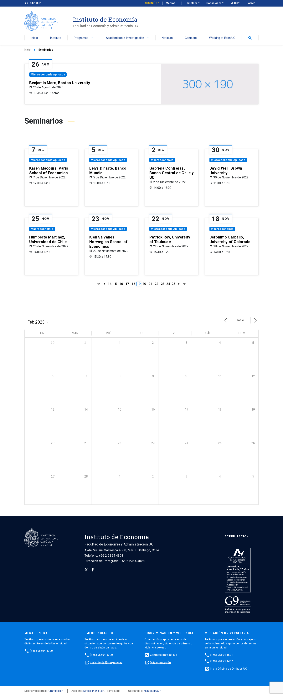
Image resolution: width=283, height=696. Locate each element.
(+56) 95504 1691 (221, 654)
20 (144, 284)
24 (168, 284)
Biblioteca (191, 3)
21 (150, 284)
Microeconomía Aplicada (48, 74)
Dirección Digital (93, 690)
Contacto (191, 38)
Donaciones (214, 3)
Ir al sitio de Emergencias (106, 662)
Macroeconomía (162, 159)
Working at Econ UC (222, 38)
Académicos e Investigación (127, 38)
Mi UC (234, 3)
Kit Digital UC (151, 690)
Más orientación (160, 662)
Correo (252, 3)
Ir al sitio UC (31, 3)
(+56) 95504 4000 (41, 650)
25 (173, 284)
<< (98, 284)
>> (184, 284)
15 (115, 284)
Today (240, 320)
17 (127, 284)
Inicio (34, 38)
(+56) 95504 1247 (221, 660)
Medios (172, 3)
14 (109, 284)
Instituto (55, 38)
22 (156, 284)
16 (121, 284)
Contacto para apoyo (163, 654)
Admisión (151, 3)
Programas (84, 38)
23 (162, 284)
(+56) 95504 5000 (101, 654)
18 (133, 284)
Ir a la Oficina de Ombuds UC (228, 668)
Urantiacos (55, 690)
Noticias (167, 38)
